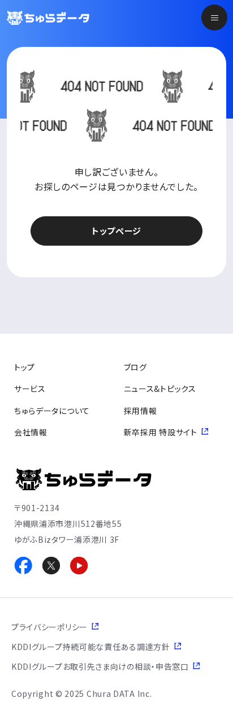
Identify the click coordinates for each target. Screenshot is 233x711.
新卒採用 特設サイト (160, 432)
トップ (24, 367)
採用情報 (140, 410)
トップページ (116, 231)
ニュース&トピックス (160, 388)
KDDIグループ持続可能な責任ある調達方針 (90, 646)
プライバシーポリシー (49, 627)
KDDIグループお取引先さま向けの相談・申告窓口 (100, 666)
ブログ (135, 367)
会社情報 (31, 432)
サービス (30, 388)
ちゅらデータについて (52, 410)
